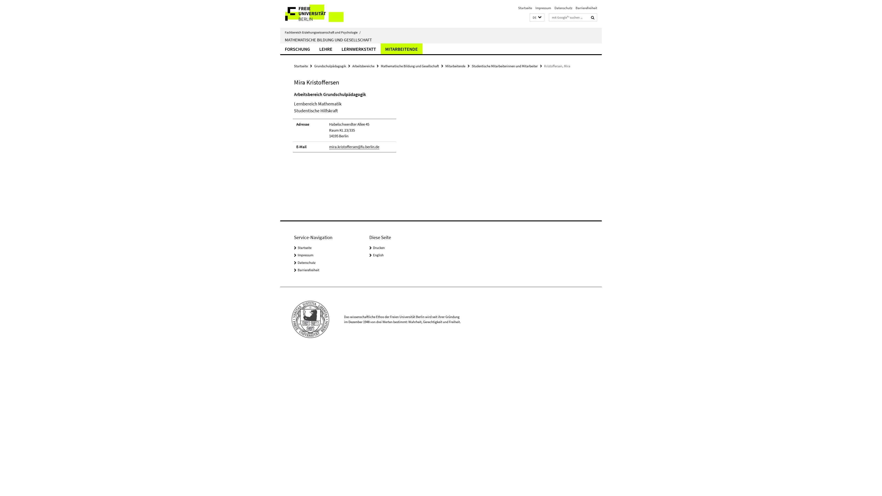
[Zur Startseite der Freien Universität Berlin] (318, 14)
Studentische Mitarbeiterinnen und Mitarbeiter (505, 66)
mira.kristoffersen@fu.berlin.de (354, 146)
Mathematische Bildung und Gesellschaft (328, 39)
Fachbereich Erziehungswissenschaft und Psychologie (323, 32)
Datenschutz (563, 8)
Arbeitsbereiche (363, 66)
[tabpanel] (378, 124)
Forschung (297, 49)
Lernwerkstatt (359, 49)
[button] (537, 17)
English (378, 255)
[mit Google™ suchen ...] (592, 17)
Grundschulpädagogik (330, 66)
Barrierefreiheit (586, 8)
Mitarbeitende (401, 49)
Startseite (525, 8)
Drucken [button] (379, 247)
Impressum (543, 8)
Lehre (325, 49)
